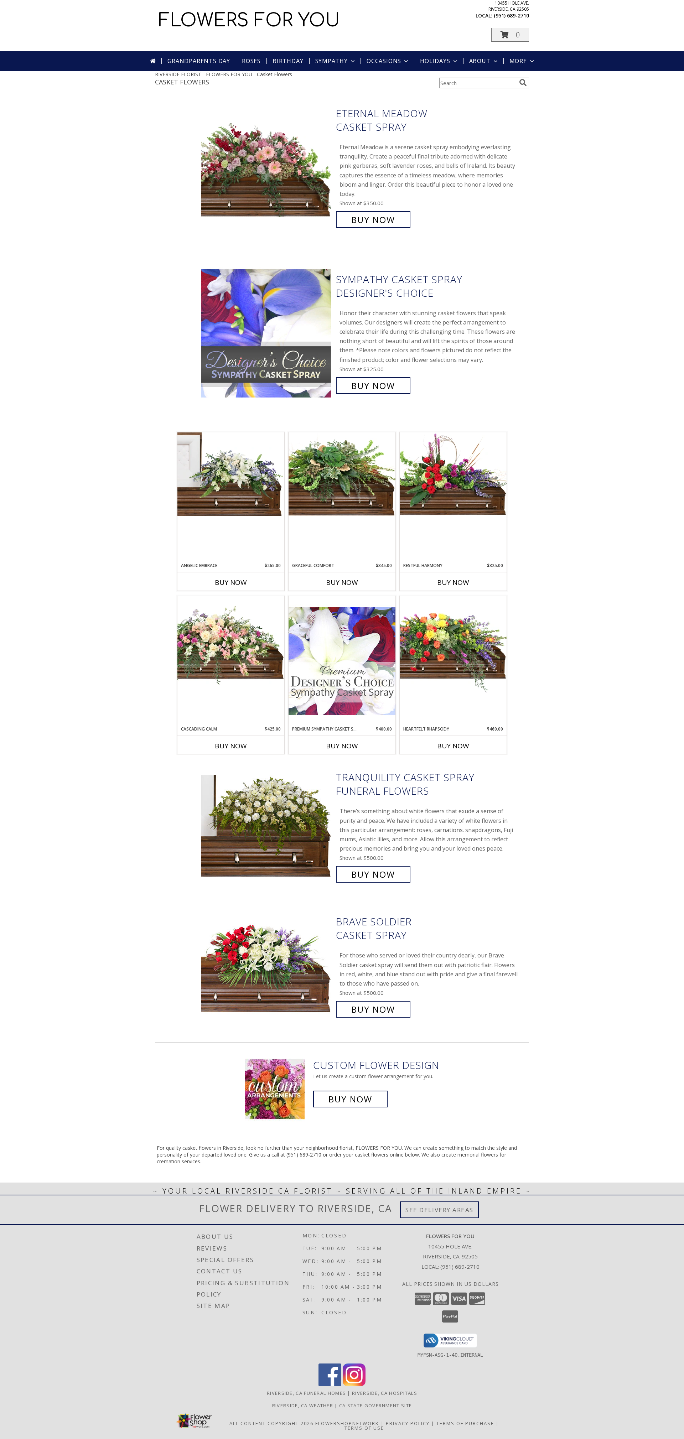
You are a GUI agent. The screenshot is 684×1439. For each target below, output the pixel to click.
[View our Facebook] (329, 1384)
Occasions (384, 61)
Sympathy (331, 61)
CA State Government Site (375, 1405)
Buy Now (373, 219)
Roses (251, 61)
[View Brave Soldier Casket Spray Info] (266, 965)
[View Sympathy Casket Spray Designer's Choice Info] (266, 332)
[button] (510, 35)
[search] (523, 83)
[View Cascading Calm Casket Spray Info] (230, 642)
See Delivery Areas (439, 1210)
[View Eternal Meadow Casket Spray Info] (266, 166)
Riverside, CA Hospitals (384, 1393)
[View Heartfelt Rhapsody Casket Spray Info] (453, 644)
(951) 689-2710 (511, 15)
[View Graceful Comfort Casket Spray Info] (342, 474)
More (518, 61)
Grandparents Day (198, 61)
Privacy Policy (408, 1423)
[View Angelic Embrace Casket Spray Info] (230, 474)
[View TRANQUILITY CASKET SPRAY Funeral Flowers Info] (266, 826)
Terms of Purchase (465, 1423)
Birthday (288, 61)
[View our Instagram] (354, 1384)
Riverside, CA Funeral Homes (306, 1393)
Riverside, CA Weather (302, 1405)
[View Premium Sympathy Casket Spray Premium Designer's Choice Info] (342, 660)
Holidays (435, 61)
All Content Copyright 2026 (271, 1423)
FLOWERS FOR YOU (249, 21)
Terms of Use (364, 1428)
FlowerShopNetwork (347, 1423)
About (480, 61)
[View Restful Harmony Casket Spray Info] (453, 474)
